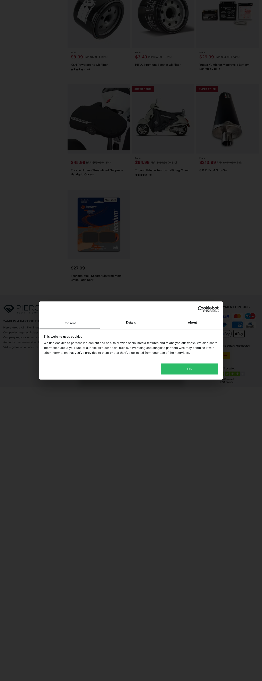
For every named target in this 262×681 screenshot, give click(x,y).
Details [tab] (131, 322)
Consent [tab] (69, 323)
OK (189, 369)
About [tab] (192, 322)
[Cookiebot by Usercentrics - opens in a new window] (201, 309)
